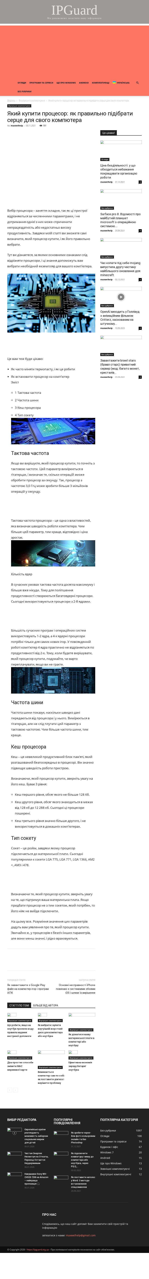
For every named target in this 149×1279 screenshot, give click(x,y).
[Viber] (36, 133)
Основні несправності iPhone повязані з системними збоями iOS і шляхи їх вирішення (75, 988)
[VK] (19, 133)
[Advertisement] (74, 51)
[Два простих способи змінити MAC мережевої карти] (20, 1054)
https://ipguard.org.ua (38, 1249)
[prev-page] (9, 1090)
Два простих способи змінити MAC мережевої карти (20, 1066)
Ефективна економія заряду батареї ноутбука (80, 1066)
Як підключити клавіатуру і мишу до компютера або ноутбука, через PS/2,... (82, 1160)
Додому (11, 100)
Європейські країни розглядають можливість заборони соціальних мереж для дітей (36, 1136)
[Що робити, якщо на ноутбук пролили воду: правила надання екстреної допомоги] (20, 1017)
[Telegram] (44, 133)
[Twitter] (27, 133)
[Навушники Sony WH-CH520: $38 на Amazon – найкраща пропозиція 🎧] (14, 1177)
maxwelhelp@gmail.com (81, 1235)
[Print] (69, 133)
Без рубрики (24, 91)
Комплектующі (100, 82)
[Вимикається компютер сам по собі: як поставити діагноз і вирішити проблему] (51, 1059)
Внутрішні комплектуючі (32, 100)
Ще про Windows (66, 82)
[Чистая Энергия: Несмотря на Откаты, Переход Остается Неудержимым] (14, 1157)
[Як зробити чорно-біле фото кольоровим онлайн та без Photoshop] (61, 1136)
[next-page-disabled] (15, 1090)
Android (84, 82)
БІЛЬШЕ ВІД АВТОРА (45, 1005)
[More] (78, 133)
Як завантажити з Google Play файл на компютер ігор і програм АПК (28, 988)
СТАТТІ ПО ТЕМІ (19, 1005)
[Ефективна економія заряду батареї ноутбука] (82, 1054)
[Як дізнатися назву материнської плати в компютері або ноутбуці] (82, 1022)
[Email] (61, 133)
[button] (137, 83)
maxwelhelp (17, 125)
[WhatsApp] (52, 133)
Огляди (22, 82)
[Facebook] (11, 133)
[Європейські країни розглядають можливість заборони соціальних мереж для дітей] (14, 1133)
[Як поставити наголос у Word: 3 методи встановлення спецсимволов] (61, 1181)
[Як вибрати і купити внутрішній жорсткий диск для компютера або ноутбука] (51, 1017)
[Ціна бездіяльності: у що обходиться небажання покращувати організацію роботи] (121, 150)
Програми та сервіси (41, 82)
